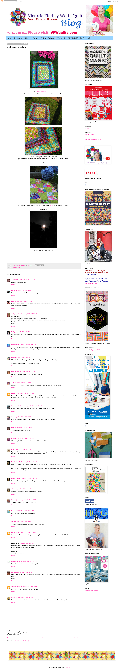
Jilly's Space (15, 279)
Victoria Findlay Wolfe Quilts (93, 139)
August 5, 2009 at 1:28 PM (24, 427)
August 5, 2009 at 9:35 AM (23, 332)
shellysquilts (15, 344)
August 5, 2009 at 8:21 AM (24, 301)
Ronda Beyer (15, 532)
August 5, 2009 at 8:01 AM (27, 279)
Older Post (77, 638)
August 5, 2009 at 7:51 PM (26, 510)
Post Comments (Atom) (22, 641)
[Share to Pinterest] (43, 265)
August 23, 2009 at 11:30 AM (24, 597)
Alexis (13, 489)
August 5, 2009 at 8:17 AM (23, 290)
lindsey (13, 427)
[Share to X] (40, 265)
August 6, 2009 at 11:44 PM (29, 561)
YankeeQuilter (15, 500)
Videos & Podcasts (47, 38)
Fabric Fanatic (15, 462)
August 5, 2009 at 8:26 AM (29, 314)
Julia (12, 382)
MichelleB (14, 510)
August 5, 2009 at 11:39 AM (23, 382)
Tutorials (35, 38)
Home (9, 38)
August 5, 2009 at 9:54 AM (24, 357)
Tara (12, 417)
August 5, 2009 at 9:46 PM (23, 521)
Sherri (13, 597)
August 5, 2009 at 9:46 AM (28, 344)
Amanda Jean (15, 586)
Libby (13, 332)
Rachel (13, 357)
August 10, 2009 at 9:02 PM (29, 586)
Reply (13, 284)
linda (13, 449)
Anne (13, 521)
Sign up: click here (96, 350)
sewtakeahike (15, 561)
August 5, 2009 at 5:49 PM (23, 489)
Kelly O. (13, 301)
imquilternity (15, 371)
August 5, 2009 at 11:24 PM (28, 532)
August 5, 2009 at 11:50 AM (26, 393)
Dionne (13, 572)
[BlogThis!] (38, 265)
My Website (18, 38)
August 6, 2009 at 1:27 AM (27, 543)
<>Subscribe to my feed (92, 590)
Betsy (13, 290)
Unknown (14, 393)
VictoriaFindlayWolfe (91, 134)
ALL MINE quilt (16, 267)
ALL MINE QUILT (41, 92)
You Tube (87, 128)
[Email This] (36, 265)
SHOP (27, 38)
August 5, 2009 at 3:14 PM (23, 449)
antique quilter (16, 314)
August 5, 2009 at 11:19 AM (28, 371)
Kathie (51, 205)
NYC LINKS (61, 38)
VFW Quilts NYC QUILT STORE (79, 38)
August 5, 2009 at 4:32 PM (29, 462)
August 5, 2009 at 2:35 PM (26, 438)
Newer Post (10, 638)
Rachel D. (14, 438)
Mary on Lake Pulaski (18, 406)
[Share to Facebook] (41, 265)
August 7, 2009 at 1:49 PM (24, 572)
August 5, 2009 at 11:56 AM (23, 417)
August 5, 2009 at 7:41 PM (28, 500)
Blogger (67, 667)
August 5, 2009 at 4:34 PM (29, 478)
